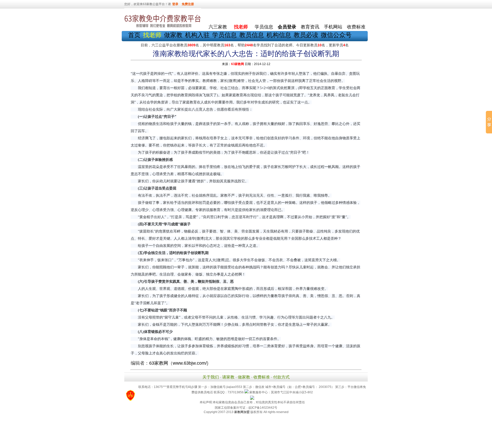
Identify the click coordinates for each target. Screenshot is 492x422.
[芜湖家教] (162, 27)
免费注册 (188, 4)
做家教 (173, 34)
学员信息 (264, 26)
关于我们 (210, 377)
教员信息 (251, 34)
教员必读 (306, 34)
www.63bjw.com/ (190, 363)
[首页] (217, 15)
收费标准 (356, 26)
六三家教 (218, 26)
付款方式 (281, 377)
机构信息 (278, 34)
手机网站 (333, 26)
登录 (175, 4)
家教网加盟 (242, 412)
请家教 (228, 377)
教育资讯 (310, 26)
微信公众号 (336, 34)
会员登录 (287, 26)
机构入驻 (197, 34)
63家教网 (237, 64)
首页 (134, 34)
